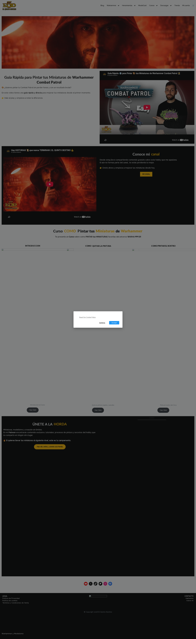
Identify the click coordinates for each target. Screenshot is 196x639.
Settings (102, 323)
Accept (114, 323)
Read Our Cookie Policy (87, 317)
